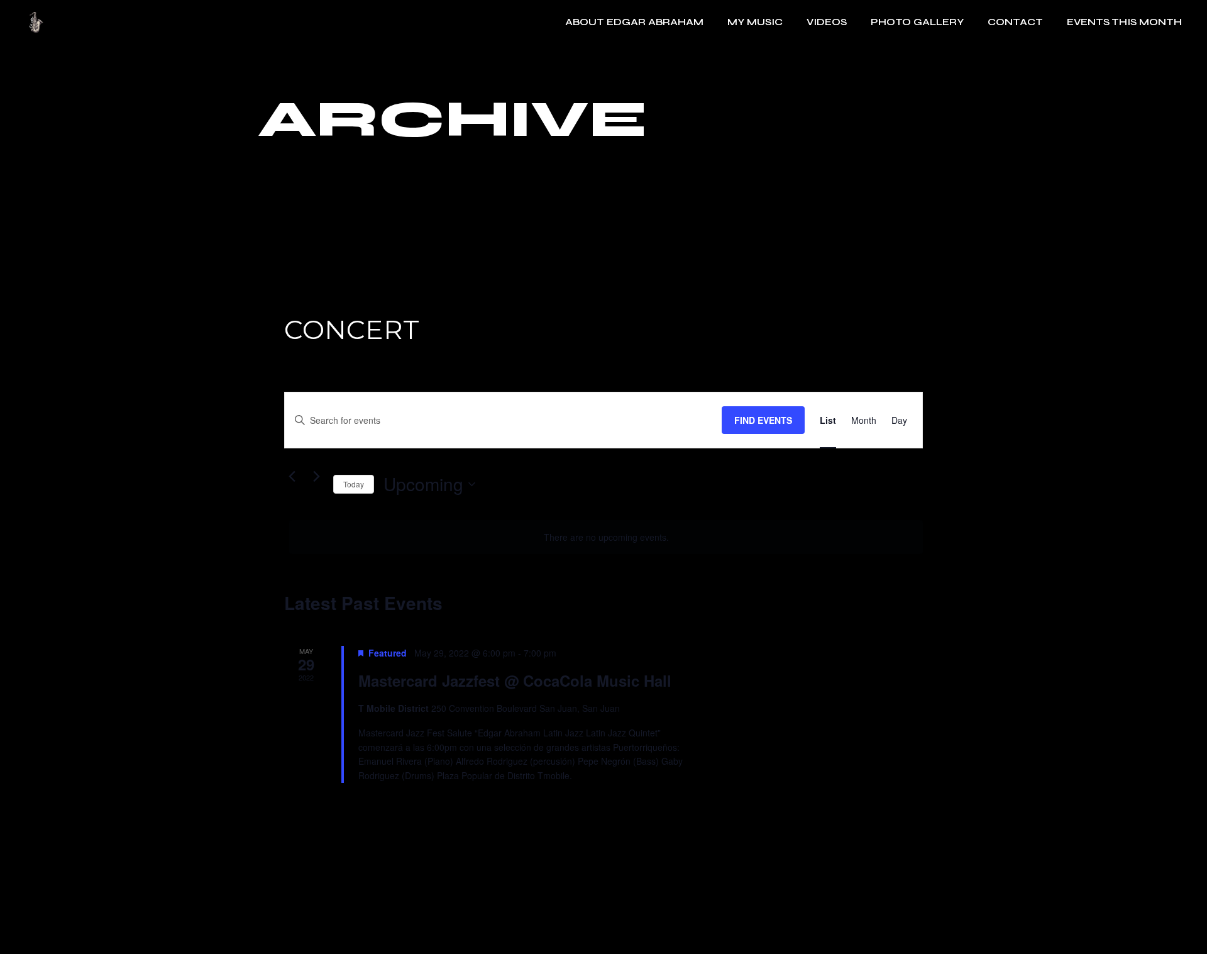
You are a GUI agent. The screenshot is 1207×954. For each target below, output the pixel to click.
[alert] (606, 537)
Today (353, 484)
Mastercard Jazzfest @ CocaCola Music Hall (514, 680)
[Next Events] (316, 476)
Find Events (763, 420)
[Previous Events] (291, 476)
